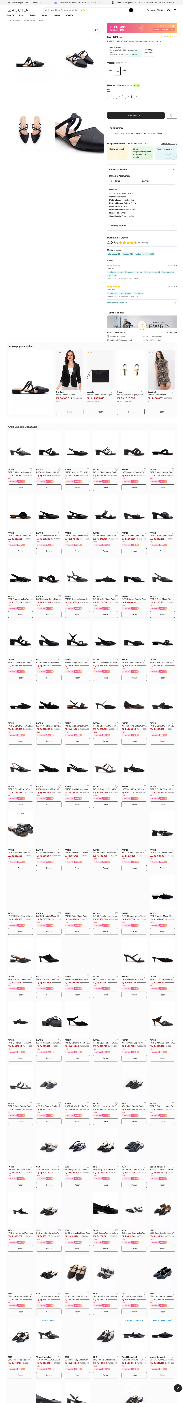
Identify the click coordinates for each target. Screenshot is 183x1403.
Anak (44, 15)
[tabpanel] (142, 97)
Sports (32, 15)
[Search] (131, 10)
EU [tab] (108, 89)
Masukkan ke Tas (135, 115)
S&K (136, 54)
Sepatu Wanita (29, 20)
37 (110, 97)
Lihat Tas (171, 108)
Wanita (10, 15)
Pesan (69, 411)
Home (9, 20)
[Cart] (175, 10)
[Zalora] (18, 10)
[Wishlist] (168, 10)
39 (128, 97)
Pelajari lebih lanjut (169, 143)
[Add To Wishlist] (171, 115)
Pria (21, 15)
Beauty (69, 15)
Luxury (56, 15)
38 (119, 97)
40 (137, 97)
